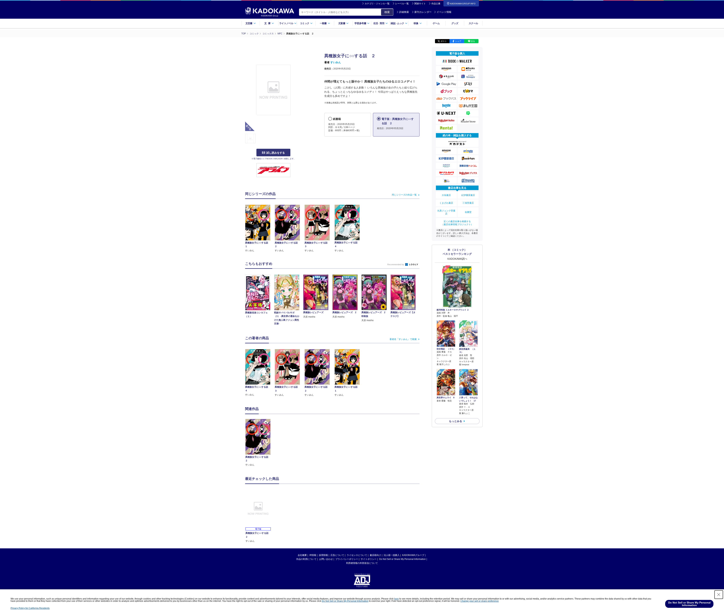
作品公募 (435, 3)
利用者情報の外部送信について (362, 563)
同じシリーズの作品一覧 (404, 194)
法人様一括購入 (392, 555)
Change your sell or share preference (479, 601)
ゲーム (436, 23)
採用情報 (323, 555)
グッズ (454, 23)
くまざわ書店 (446, 203)
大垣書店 (446, 195)
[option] (260, 443)
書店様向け (375, 555)
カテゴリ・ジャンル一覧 (377, 3)
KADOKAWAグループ (413, 555)
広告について (337, 555)
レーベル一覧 (402, 3)
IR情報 (312, 555)
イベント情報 (444, 12)
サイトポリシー (369, 559)
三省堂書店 (468, 203)
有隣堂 (468, 212)
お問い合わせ (326, 559)
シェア (458, 41)
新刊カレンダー (423, 12)
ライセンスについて (357, 555)
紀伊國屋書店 (468, 195)
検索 (387, 12)
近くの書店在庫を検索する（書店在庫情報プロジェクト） (457, 223)
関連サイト (420, 3)
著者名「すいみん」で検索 (403, 339)
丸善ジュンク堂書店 (446, 212)
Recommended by (396, 264)
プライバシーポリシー (346, 559)
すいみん (335, 62)
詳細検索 (404, 12)
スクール (473, 23)
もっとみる (455, 421)
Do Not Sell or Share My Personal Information (402, 559)
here (396, 599)
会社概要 (302, 555)
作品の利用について (306, 559)
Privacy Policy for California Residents (30, 608)
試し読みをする (275, 152)
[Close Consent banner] (719, 594)
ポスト (444, 41)
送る (473, 41)
